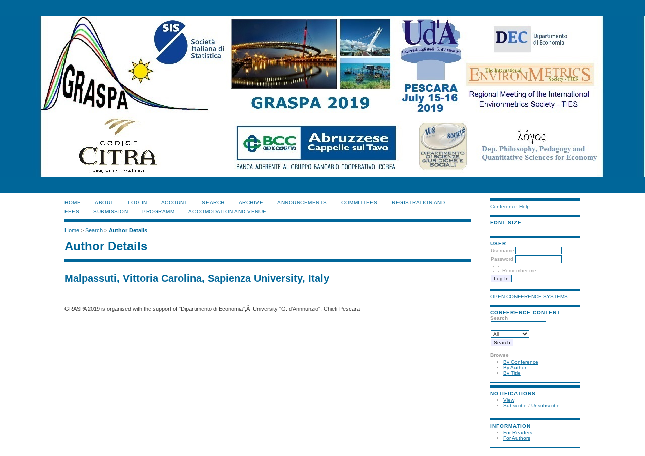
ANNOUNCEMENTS (302, 202)
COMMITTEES (359, 202)
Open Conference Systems (529, 296)
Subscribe (515, 405)
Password (502, 259)
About (104, 202)
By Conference (520, 362)
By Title (512, 373)
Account (174, 202)
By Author (514, 367)
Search (213, 202)
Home (72, 202)
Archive (251, 202)
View (508, 400)
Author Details (128, 230)
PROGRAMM (158, 211)
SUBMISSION (110, 211)
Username (502, 250)
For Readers (517, 432)
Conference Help (510, 206)
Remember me (519, 270)
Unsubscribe (545, 405)
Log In (137, 202)
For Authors (516, 438)
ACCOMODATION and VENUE (227, 211)
